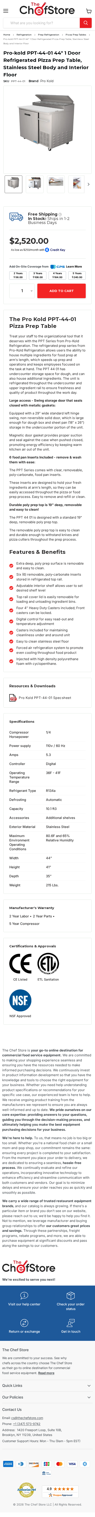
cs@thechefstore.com (27, 1418)
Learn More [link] (74, 266)
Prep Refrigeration (48, 34)
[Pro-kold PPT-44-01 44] (13, 184)
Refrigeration (24, 34)
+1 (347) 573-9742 (26, 1424)
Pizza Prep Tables (76, 34)
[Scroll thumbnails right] (87, 184)
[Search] (86, 23)
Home (6, 34)
